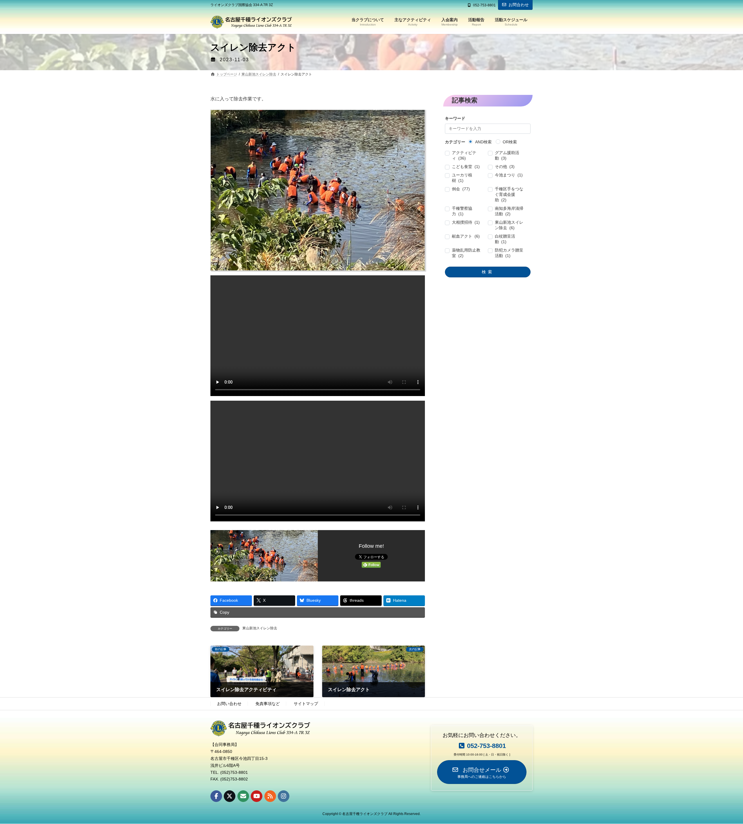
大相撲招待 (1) (466, 222)
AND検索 (483, 142)
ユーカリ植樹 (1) (462, 178)
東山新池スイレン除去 (259, 628)
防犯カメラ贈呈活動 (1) (509, 253)
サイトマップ (306, 704)
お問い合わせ (229, 704)
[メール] (243, 796)
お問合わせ (518, 4)
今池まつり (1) (509, 175)
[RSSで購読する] (270, 796)
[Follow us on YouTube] (256, 796)
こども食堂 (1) (466, 167)
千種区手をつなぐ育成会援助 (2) (509, 195)
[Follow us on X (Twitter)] (229, 796)
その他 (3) (505, 167)
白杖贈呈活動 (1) (505, 239)
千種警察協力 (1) (462, 211)
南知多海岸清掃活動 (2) (509, 211)
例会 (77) (461, 189)
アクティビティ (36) (464, 156)
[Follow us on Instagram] (283, 796)
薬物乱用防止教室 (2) (466, 253)
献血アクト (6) (466, 236)
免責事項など (267, 704)
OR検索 (510, 142)
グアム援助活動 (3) (507, 156)
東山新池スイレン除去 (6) (509, 225)
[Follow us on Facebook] (216, 796)
